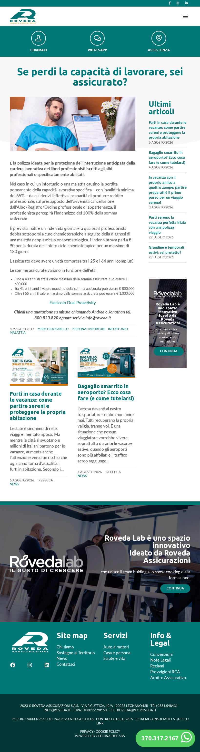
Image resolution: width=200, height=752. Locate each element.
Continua (168, 351)
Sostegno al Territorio (76, 653)
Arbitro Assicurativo (168, 678)
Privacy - (88, 731)
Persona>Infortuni (89, 329)
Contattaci (66, 664)
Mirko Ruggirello (53, 329)
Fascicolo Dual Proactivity (73, 303)
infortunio (118, 329)
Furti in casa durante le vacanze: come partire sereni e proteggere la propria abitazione (38, 406)
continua (175, 588)
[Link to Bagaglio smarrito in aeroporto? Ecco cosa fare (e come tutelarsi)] (107, 362)
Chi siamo (65, 647)
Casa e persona (116, 653)
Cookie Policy (108, 731)
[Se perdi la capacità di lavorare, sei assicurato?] (72, 123)
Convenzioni (161, 655)
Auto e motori (116, 647)
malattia (18, 332)
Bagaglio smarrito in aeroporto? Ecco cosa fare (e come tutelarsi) (106, 392)
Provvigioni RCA (165, 672)
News (14, 484)
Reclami (157, 666)
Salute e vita (114, 658)
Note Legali (160, 660)
